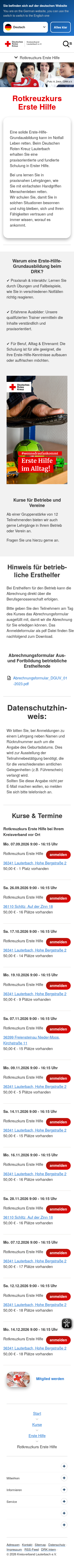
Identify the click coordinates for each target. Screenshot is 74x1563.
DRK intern (48, 1549)
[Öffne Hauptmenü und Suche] (67, 44)
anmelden (58, 854)
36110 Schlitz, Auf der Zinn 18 (28, 906)
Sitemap (40, 1544)
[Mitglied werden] (18, 1379)
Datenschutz (56, 1544)
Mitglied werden (50, 1378)
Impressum (14, 1549)
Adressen (13, 1544)
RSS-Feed (31, 1549)
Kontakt (27, 1544)
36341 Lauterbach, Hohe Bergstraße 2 (34, 862)
